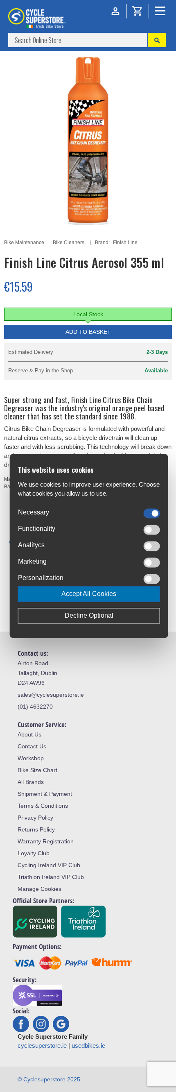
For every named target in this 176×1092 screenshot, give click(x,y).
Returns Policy (36, 829)
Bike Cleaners (68, 242)
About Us (29, 734)
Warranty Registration (46, 841)
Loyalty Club (34, 853)
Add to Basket (88, 332)
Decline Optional (89, 615)
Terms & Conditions (43, 805)
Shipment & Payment (45, 794)
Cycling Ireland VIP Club (49, 865)
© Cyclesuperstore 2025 (49, 1079)
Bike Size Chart (37, 770)
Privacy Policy (35, 817)
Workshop (31, 758)
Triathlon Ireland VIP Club (51, 877)
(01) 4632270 (35, 706)
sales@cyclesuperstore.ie (51, 694)
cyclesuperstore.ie (42, 1045)
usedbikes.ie (88, 1045)
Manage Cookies (39, 889)
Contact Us (32, 746)
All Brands (31, 782)
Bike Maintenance (24, 242)
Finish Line (125, 242)
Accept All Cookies (88, 594)
